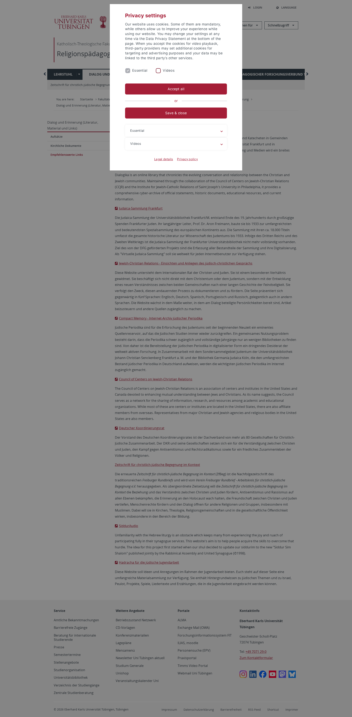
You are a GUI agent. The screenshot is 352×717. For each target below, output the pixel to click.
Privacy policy (187, 159)
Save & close (176, 113)
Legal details (163, 159)
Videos (169, 70)
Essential (139, 70)
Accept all (176, 89)
